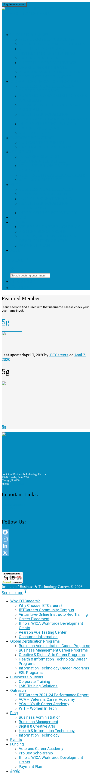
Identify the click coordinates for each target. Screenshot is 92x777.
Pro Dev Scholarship (42, 231)
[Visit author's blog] (12, 350)
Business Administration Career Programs (47, 88)
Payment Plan (34, 245)
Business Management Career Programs (53, 650)
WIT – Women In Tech (41, 180)
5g (4, 426)
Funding (19, 222)
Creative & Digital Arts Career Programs (52, 654)
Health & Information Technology (44, 205)
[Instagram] (46, 539)
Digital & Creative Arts (45, 198)
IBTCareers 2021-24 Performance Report (43, 158)
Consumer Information (45, 77)
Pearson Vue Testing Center (51, 72)
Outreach (21, 152)
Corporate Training (41, 142)
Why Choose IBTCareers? (46, 39)
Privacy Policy (9, 507)
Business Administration (47, 189)
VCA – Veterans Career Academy (47, 699)
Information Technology (48, 212)
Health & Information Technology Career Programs (54, 116)
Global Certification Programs (46, 81)
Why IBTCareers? (29, 34)
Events (18, 217)
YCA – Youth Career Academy (52, 175)
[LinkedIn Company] (46, 545)
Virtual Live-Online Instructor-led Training (47, 51)
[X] (46, 552)
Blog (16, 184)
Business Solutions (32, 137)
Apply (16, 250)
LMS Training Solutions (46, 147)
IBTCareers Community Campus (54, 44)
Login (19, 287)
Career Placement (40, 58)
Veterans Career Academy (49, 226)
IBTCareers (58, 355)
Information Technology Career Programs (48, 126)
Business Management (44, 194)
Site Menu (16, 260)
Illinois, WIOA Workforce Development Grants (47, 65)
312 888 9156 (16, 483)
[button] (46, 564)
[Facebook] (46, 532)
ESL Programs (34, 133)
